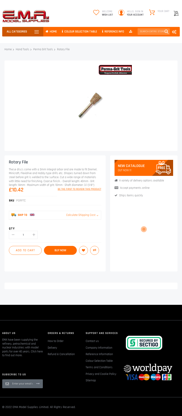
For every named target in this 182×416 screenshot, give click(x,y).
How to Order (55, 341)
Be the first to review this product (79, 189)
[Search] (166, 31)
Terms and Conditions (99, 367)
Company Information (99, 348)
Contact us (92, 341)
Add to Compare (94, 250)
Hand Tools (22, 49)
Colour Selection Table (99, 361)
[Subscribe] (38, 383)
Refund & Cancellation (61, 354)
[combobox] (154, 31)
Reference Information (99, 354)
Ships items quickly (131, 195)
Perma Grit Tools (43, 49)
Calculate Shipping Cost (80, 215)
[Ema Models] (25, 16)
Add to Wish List (83, 250)
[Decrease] (13, 235)
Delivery (52, 348)
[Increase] (34, 235)
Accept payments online (135, 188)
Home (8, 49)
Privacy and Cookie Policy (101, 374)
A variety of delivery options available (141, 180)
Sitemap (91, 380)
